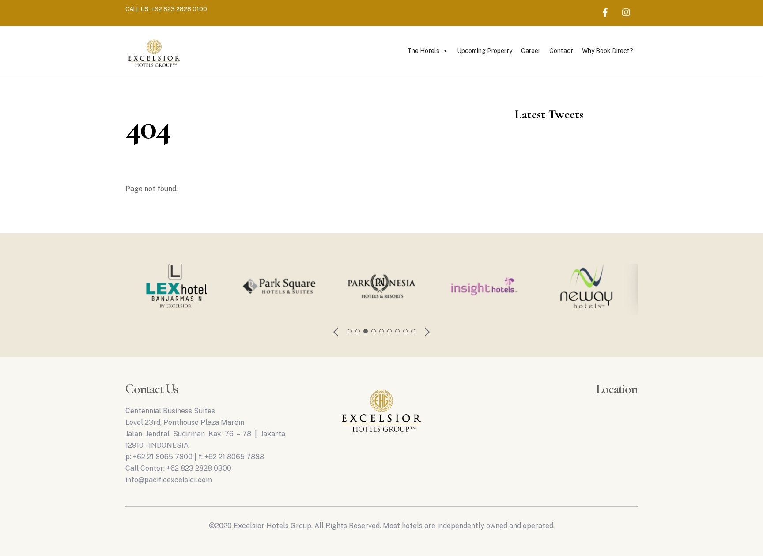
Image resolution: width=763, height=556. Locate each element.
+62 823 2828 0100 (179, 8)
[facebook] (605, 11)
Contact (561, 50)
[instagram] (626, 11)
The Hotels (423, 50)
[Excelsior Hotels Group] (154, 68)
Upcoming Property (484, 50)
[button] (336, 331)
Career (530, 50)
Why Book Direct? (607, 50)
